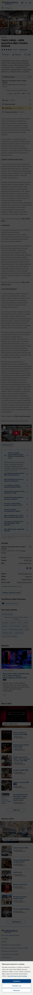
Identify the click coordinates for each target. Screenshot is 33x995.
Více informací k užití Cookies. (17, 976)
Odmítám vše (16, 986)
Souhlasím (16, 981)
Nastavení (16, 990)
